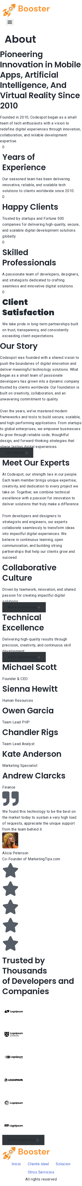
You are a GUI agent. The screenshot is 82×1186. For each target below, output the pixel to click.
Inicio (16, 1164)
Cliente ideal (38, 1164)
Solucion (63, 1164)
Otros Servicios (41, 1172)
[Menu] (10, 22)
